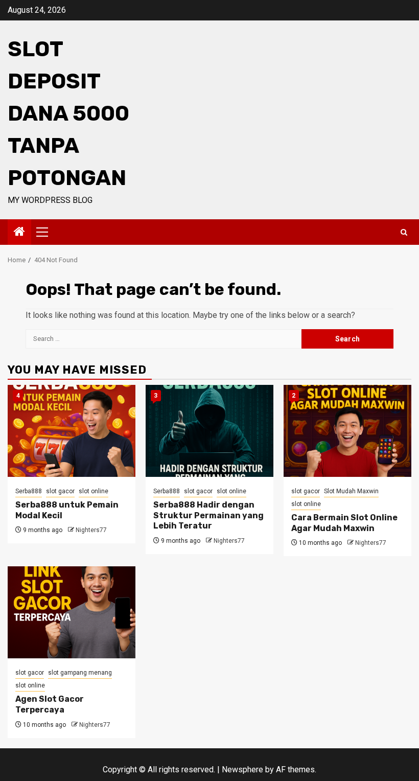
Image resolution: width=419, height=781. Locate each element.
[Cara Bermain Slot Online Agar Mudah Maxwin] (347, 431)
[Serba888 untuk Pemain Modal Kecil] (71, 431)
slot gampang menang (80, 672)
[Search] (404, 232)
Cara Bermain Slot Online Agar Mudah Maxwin (344, 523)
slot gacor (60, 491)
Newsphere (242, 769)
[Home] (19, 232)
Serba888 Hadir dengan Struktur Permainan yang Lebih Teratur (208, 515)
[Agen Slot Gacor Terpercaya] (71, 612)
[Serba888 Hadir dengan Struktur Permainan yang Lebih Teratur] (209, 431)
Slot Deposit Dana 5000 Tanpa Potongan (68, 113)
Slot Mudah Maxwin (351, 491)
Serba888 (28, 491)
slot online (93, 491)
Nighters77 (91, 530)
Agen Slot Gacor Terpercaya (49, 704)
